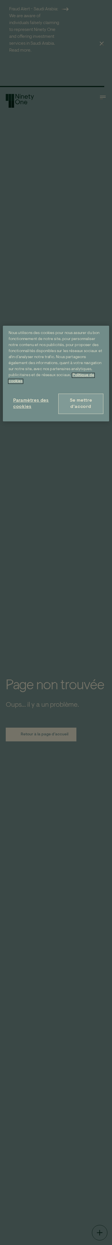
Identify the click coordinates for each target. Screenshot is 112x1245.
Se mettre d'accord (81, 403)
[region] (56, 373)
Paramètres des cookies (31, 403)
